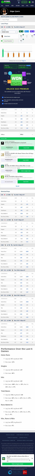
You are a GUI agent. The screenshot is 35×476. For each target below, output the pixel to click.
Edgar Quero (7, 36)
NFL (2, 5)
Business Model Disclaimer (25, 440)
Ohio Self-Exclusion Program (17, 469)
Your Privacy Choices (23, 434)
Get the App (24, 2)
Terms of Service (12, 437)
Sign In (24, 60)
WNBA (32, 5)
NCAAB (18, 5)
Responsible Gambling (8, 440)
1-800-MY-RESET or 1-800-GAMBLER (23, 466)
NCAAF (7, 5)
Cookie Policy (23, 437)
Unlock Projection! (8, 41)
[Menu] (33, 2)
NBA (12, 5)
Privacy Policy (10, 434)
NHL (27, 5)
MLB (23, 5)
